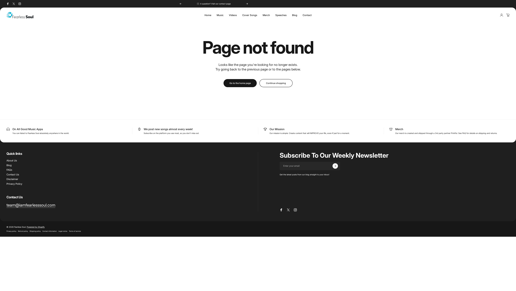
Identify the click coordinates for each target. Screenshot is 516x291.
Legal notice (62, 231)
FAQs (9, 169)
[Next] (247, 4)
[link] (30, 205)
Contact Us (12, 174)
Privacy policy (11, 231)
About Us (11, 160)
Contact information (49, 231)
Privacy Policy (14, 183)
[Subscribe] (335, 166)
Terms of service (75, 231)
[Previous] (181, 4)
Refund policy (23, 231)
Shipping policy (35, 231)
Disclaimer (12, 179)
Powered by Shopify (36, 227)
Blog (9, 165)
